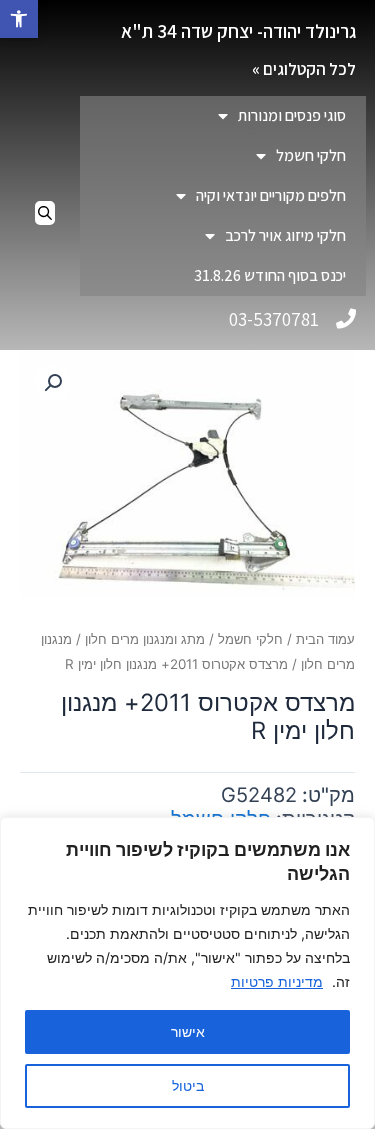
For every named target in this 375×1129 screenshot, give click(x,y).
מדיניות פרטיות (277, 981)
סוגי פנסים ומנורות (292, 115)
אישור (188, 1031)
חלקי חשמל (311, 155)
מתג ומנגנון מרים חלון (145, 639)
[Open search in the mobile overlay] (45, 213)
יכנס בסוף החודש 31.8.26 (270, 275)
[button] (19, 19)
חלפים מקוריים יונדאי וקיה (271, 195)
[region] (187, 973)
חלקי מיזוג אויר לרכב (285, 235)
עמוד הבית (325, 639)
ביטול (188, 1085)
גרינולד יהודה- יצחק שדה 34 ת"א (238, 31)
